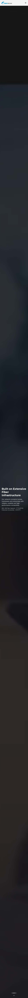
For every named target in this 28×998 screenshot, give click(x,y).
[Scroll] (14, 996)
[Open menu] (25, 2)
